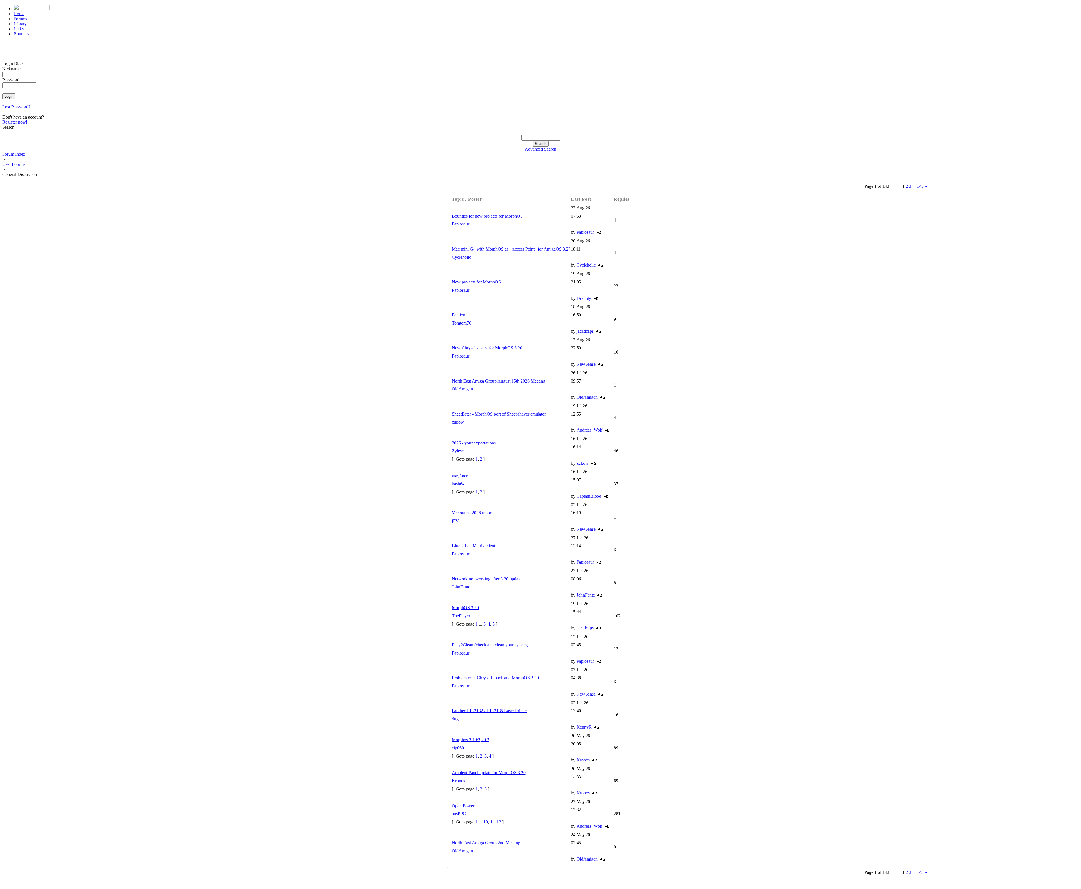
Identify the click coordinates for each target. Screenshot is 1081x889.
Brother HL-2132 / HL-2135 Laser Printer (489, 710)
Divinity (584, 298)
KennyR (584, 727)
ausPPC (459, 813)
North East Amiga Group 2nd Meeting (486, 842)
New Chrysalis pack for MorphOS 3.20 (487, 347)
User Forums (13, 164)
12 (499, 821)
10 (485, 821)
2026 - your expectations (474, 443)
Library (20, 23)
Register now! (14, 122)
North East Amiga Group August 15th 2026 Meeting (498, 381)
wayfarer (460, 475)
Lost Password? (16, 106)
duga (456, 718)
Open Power (463, 805)
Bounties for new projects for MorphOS (487, 216)
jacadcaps (585, 331)
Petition (458, 314)
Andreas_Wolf (589, 430)
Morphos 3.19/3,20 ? (470, 739)
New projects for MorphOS (476, 282)
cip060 (458, 747)
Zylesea (459, 450)
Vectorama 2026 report (472, 512)
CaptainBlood (589, 496)
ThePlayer (461, 615)
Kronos (583, 760)
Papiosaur (460, 224)
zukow (458, 422)
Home (19, 13)
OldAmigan (462, 389)
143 (920, 186)
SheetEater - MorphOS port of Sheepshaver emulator (499, 414)
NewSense (586, 364)
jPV (455, 521)
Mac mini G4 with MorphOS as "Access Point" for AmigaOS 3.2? (511, 249)
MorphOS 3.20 (465, 607)
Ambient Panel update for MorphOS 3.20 (489, 772)
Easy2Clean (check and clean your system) (490, 644)
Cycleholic (461, 257)
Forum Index (13, 154)
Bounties (21, 34)
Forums (20, 18)
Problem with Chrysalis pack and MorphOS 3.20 (495, 677)
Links (19, 28)
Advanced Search (540, 149)
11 (492, 821)
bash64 (458, 483)
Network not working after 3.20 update (486, 579)
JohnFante (461, 586)
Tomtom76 (461, 323)
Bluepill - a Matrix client (473, 545)
